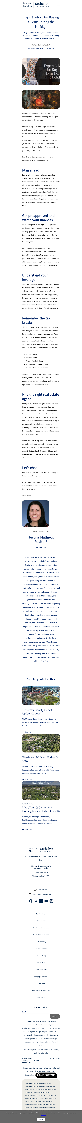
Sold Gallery (41, 984)
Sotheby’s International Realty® (35, 1083)
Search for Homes (41, 970)
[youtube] (46, 901)
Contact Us (41, 998)
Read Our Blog (41, 956)
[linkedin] (41, 901)
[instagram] (51, 901)
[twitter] (36, 901)
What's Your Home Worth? (41, 991)
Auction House (41, 963)
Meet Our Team (41, 914)
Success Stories (41, 949)
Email (24, 1012)
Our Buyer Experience (41, 928)
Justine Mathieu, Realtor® (41, 45)
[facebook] (30, 901)
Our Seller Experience (41, 935)
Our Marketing (41, 942)
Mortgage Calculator (41, 977)
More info (43, 1115)
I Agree (41, 1119)
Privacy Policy (55, 1058)
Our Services (41, 921)
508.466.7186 (41, 547)
